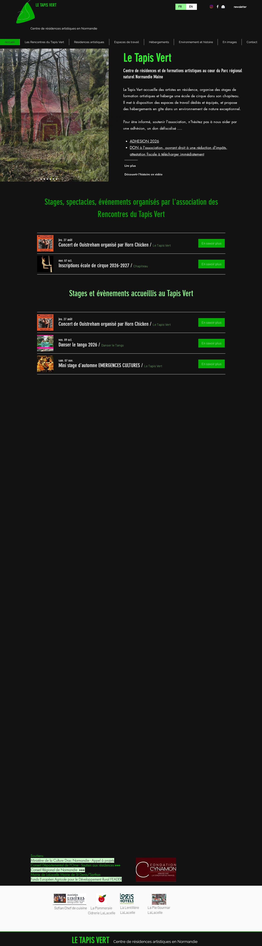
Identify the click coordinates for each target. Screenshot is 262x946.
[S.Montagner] (41, 179)
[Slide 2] (44, 179)
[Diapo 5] (53, 179)
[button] (104, 245)
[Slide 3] (47, 179)
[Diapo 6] (56, 179)
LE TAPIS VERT (46, 5)
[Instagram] (211, 7)
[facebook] (218, 7)
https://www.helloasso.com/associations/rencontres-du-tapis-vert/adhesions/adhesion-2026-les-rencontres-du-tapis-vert (130, 123)
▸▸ (117, 865)
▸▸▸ (82, 869)
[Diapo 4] (50, 179)
